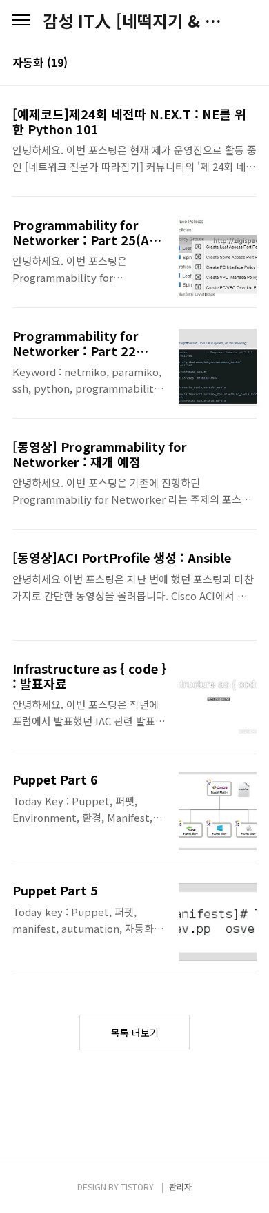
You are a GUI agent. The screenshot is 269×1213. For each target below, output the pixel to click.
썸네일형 (229, 63)
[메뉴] (21, 20)
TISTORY (137, 1186)
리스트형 (248, 63)
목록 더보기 (135, 1032)
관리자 (180, 1186)
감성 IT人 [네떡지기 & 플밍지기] (134, 20)
